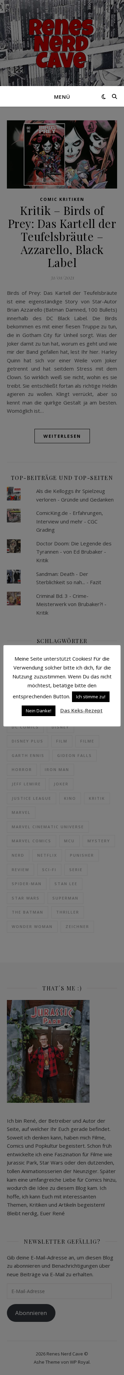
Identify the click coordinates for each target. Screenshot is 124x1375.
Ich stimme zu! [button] (90, 696)
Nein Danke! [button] (38, 711)
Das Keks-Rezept (81, 710)
